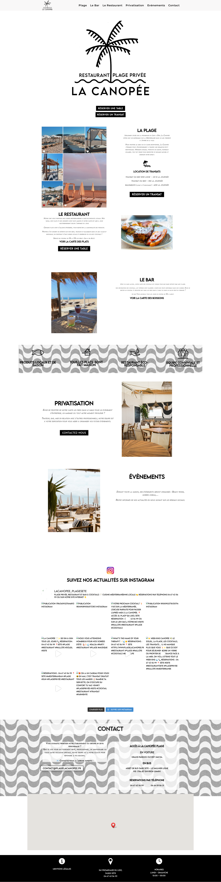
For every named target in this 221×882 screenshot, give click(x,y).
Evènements (156, 5)
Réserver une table (110, 108)
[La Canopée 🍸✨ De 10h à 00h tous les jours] (58, 653)
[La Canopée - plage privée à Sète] (74, 531)
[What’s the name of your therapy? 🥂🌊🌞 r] (128, 653)
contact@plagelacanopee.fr (62, 768)
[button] (114, 825)
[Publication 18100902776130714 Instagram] (163, 619)
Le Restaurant (112, 5)
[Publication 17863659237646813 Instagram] (58, 619)
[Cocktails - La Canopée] (74, 332)
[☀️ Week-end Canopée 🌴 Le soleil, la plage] (163, 653)
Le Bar (94, 5)
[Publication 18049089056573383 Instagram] (93, 619)
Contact (174, 5)
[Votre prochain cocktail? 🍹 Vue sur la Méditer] (128, 619)
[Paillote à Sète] (147, 249)
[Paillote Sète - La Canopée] (147, 456)
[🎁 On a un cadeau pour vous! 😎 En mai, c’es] (93, 688)
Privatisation (135, 5)
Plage (83, 5)
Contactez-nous (74, 432)
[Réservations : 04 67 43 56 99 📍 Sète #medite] (58, 688)
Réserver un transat (110, 114)
